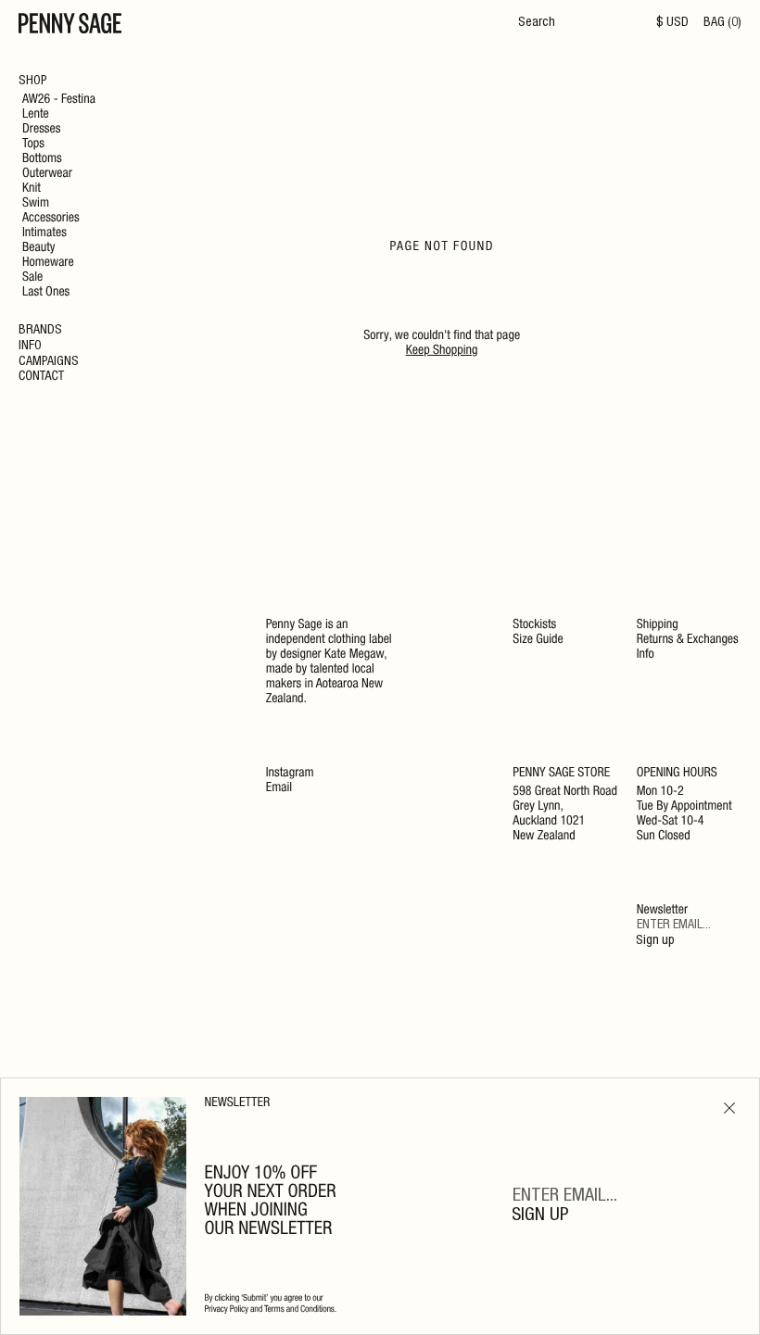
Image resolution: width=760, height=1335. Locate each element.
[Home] (70, 26)
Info (30, 346)
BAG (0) (722, 23)
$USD (672, 23)
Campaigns (49, 362)
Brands (40, 330)
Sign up (655, 941)
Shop (33, 81)
